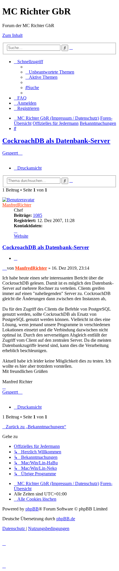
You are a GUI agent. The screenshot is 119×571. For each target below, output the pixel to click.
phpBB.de (65, 518)
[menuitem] (49, 72)
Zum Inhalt (12, 35)
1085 (37, 215)
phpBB (32, 508)
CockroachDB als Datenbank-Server (56, 140)
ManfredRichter (16, 204)
